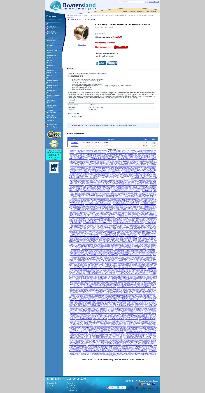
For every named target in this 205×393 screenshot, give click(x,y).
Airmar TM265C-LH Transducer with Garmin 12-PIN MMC (106, 194)
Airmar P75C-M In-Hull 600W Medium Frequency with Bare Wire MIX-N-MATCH (97, 298)
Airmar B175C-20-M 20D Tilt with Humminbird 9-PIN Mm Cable (121, 188)
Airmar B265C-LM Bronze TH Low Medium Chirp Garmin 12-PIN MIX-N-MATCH (94, 260)
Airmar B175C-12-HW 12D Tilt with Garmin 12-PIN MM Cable (105, 172)
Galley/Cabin (50, 70)
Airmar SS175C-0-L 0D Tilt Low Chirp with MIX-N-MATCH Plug (100, 234)
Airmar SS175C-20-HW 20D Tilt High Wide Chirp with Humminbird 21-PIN (115, 341)
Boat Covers (50, 48)
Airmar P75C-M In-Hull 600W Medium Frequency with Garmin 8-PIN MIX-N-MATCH (96, 300)
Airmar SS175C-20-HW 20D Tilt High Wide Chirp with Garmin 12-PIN (91, 340)
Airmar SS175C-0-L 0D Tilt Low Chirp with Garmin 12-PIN (133, 311)
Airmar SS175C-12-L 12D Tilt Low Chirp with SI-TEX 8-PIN (94, 330)
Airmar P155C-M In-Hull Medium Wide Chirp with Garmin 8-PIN (126, 294)
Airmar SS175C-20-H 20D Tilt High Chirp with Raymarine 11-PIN (113, 339)
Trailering (50, 107)
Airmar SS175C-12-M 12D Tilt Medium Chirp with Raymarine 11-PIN (138, 334)
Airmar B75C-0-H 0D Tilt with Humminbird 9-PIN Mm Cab (107, 225)
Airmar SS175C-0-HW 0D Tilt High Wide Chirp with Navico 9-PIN (139, 309)
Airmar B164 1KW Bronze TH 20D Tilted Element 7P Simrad (122, 153)
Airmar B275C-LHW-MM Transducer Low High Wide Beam (126, 191)
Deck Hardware (51, 58)
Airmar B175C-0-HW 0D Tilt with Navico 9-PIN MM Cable (87, 162)
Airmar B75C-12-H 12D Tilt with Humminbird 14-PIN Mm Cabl (99, 213)
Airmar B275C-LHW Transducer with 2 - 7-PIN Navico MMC (95, 191)
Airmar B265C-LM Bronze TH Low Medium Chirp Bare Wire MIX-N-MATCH (100, 259)
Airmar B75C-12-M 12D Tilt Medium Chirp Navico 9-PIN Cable (92, 276)
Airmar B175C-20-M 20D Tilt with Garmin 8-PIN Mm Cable (116, 187)
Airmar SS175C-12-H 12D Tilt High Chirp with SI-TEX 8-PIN (118, 322)
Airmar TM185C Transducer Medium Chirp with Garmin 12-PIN (110, 252)
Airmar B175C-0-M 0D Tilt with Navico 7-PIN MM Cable (132, 166)
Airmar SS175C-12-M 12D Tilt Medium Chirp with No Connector (104, 334)
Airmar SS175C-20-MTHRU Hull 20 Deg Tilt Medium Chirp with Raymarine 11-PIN (108, 349)
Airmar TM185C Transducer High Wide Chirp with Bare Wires (94, 246)
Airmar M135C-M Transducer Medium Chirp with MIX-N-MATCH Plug (123, 230)
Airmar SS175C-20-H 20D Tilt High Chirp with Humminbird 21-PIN (128, 336)
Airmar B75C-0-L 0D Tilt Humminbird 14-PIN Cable (117, 263)
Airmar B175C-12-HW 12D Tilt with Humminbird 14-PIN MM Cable (138, 172)
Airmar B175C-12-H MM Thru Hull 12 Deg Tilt (99, 170)
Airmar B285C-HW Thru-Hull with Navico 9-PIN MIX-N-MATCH (89, 208)
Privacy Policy (72, 388)
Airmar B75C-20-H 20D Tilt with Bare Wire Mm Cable (101, 215)
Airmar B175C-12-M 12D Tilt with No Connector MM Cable (124, 174)
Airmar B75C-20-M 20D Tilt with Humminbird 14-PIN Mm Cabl (130, 205)
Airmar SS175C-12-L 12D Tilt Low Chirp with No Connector (116, 329)
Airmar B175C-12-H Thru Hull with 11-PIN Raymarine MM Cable (139, 167)
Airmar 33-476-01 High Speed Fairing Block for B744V (126, 354)
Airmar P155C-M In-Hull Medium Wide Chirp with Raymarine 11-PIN (114, 297)
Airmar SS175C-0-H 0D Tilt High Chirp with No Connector (129, 305)
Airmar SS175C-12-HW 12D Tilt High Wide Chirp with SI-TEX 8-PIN (129, 327)
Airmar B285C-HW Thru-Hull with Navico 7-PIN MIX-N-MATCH (121, 208)
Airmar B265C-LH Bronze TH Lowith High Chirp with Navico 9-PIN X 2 (134, 226)
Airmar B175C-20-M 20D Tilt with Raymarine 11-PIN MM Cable (108, 186)
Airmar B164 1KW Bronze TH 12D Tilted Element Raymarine (91, 153)
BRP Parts (50, 53)
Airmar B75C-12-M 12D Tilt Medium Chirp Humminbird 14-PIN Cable (112, 275)
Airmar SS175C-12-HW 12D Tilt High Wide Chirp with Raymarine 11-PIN (93, 327)
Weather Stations (51, 117)
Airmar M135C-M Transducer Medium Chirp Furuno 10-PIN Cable (96, 284)
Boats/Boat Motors (52, 50)
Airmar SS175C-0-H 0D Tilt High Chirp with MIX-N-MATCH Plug (116, 233)
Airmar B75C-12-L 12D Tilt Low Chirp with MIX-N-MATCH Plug (108, 228)
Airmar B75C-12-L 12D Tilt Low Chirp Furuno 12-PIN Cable (110, 270)
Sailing (49, 102)
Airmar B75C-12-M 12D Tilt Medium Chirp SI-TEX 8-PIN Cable (105, 277)
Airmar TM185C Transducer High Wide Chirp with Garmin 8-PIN (97, 249)
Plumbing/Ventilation (53, 95)
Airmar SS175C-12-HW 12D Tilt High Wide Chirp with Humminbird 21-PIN (88, 324)
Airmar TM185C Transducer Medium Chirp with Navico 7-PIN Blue (135, 255)
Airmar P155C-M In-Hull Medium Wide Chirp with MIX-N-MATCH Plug (97, 296)
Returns (70, 383)
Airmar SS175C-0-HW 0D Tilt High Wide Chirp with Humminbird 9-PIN (103, 309)
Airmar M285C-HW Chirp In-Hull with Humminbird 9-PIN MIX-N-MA (110, 220)
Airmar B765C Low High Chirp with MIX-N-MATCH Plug (98, 192)
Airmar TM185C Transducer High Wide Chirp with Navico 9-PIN (130, 249)
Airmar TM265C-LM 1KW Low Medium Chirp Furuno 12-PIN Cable (130, 351)
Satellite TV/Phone (52, 105)
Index (49, 388)
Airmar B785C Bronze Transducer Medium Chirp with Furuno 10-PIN (92, 278)
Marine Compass (51, 82)
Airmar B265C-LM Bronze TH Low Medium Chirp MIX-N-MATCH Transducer (123, 227)
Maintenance (50, 77)
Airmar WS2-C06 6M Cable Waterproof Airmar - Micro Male (101, 199)
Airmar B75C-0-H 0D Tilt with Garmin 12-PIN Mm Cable (98, 211)
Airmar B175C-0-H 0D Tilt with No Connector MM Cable (97, 156)
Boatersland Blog (52, 124)
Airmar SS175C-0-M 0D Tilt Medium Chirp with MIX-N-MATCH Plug (134, 234)
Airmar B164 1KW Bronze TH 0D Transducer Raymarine (116, 151)
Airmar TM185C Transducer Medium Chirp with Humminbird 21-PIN (92, 253)
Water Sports (50, 115)
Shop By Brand (51, 33)
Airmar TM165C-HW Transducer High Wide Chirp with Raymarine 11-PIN (134, 243)
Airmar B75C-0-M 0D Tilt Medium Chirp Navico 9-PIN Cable (98, 268)
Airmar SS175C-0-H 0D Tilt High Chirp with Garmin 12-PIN (89, 303)
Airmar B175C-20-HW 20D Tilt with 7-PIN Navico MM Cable (100, 185)
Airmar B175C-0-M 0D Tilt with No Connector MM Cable (125, 163)
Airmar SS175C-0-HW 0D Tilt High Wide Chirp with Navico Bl (85, 310)
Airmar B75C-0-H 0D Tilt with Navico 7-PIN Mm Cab (126, 212)
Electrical (49, 60)
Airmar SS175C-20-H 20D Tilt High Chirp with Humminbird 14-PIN (94, 336)
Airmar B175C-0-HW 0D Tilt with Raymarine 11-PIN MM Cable (136, 160)
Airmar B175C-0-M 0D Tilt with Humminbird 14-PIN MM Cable (130, 164)
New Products (51, 31)
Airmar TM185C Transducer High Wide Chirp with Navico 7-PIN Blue (112, 250)
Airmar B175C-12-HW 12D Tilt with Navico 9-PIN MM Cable (116, 173)
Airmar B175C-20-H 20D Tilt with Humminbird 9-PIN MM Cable (105, 181)
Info (148, 11)
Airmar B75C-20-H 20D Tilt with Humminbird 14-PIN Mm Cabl (128, 223)
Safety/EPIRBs (51, 100)
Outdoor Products (52, 90)
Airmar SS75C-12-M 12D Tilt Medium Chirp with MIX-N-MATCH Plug (116, 241)
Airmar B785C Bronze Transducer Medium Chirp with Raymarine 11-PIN (120, 282)
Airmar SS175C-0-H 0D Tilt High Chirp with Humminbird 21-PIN (96, 304)
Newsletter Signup (52, 127)
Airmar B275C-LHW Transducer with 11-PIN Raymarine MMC (90, 189)
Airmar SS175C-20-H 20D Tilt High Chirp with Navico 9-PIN (107, 337)
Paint (48, 92)
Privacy (153, 11)
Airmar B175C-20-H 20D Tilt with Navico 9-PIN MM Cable (130, 180)
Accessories (50, 38)
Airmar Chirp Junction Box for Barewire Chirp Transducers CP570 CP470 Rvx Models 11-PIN (110, 283)
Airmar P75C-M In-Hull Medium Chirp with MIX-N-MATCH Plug (107, 231)
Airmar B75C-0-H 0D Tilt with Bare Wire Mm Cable (126, 209)
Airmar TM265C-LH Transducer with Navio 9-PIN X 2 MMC (136, 194)
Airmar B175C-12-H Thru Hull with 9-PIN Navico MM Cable (95, 169)
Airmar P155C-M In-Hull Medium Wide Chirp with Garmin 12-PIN (93, 294)
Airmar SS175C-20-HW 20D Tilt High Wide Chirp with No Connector (120, 343)
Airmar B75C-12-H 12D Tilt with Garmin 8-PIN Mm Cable (130, 213)
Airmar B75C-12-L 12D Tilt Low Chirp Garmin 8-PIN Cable (83, 271)
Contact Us (140, 11)
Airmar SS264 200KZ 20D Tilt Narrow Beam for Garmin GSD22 (113, 150)
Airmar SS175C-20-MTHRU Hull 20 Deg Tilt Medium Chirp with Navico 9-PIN (122, 238)
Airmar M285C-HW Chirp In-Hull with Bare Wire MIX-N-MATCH (132, 217)
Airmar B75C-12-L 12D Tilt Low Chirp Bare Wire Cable (138, 269)
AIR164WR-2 (74, 143)
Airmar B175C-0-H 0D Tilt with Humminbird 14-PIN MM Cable (101, 157)
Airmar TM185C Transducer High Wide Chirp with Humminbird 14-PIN (112, 247)
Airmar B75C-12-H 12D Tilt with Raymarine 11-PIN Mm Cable (124, 202)
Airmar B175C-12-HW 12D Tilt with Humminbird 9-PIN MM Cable (92, 174)
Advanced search (154, 1)
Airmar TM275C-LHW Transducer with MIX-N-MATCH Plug (124, 198)
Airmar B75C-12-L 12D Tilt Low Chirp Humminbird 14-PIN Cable (115, 271)
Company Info (72, 390)
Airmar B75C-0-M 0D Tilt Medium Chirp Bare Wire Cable (135, 264)
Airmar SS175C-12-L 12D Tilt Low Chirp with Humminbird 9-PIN (140, 328)
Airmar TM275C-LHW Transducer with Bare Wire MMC (141, 195)
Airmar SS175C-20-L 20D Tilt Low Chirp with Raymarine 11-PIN (91, 347)
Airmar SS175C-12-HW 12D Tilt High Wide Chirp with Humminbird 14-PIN (137, 323)
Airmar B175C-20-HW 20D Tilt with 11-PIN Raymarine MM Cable (114, 182)
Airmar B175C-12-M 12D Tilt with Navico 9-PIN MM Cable (107, 176)
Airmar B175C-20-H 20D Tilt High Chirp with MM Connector (137, 181)
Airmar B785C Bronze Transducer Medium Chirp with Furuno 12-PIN (128, 278)
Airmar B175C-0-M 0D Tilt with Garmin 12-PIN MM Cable (99, 164)
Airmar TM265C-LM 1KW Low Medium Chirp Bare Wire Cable (98, 351)
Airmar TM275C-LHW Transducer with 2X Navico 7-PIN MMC (93, 198)
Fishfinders (50, 65)
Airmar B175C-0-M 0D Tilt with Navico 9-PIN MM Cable (103, 166)
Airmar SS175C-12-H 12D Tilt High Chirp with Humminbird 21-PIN (102, 320)
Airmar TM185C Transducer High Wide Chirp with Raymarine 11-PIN (128, 246)
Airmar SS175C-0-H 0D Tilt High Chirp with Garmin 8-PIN (119, 303)
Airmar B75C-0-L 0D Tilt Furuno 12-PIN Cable (92, 263)
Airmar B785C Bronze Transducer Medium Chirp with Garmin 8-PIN (111, 279)
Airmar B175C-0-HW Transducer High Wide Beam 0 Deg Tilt (94, 163)
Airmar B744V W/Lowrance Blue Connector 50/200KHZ (99, 155)
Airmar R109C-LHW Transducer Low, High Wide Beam (83, 150)
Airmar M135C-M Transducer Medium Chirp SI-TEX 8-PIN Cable (118, 288)
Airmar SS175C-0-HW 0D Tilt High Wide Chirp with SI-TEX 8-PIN (101, 311)
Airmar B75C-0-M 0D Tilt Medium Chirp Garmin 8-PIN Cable (85, 266)
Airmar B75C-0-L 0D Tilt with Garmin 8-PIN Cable (81, 264)
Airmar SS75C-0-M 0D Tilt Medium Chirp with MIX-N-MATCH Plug (135, 240)
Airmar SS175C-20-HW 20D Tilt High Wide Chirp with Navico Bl (86, 343)
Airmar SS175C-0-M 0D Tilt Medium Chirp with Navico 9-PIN (106, 316)
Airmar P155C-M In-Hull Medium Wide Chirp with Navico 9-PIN (131, 296)
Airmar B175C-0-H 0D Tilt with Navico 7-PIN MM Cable (102, 159)
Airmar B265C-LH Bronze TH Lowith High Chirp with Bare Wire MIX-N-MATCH (108, 258)
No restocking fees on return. (104, 56)
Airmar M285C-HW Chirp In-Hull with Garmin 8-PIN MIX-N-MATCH (95, 219)
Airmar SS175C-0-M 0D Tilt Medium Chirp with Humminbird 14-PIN (90, 315)
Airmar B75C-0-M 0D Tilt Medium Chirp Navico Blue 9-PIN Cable (130, 268)
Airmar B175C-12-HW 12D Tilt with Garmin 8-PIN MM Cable (85, 173)
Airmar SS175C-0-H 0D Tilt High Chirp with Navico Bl (100, 305)
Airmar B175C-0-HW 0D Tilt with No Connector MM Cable (105, 160)
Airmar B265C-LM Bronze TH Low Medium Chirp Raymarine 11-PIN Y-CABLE (124, 262)
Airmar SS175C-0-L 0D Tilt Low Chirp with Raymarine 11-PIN (136, 313)
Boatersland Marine (73, 15)
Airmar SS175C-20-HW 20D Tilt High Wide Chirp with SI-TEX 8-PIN (104, 345)
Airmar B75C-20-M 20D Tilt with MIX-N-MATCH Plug (102, 217)
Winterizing (50, 120)
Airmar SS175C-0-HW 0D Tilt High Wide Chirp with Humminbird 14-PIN (117, 308)
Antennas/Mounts (52, 43)
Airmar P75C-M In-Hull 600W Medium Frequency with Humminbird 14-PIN (136, 300)
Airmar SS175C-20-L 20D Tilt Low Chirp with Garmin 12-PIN (137, 345)
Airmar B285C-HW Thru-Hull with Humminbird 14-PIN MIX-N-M (112, 207)
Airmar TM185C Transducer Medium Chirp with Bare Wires (131, 251)
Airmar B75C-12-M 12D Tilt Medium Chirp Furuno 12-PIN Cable (100, 273)
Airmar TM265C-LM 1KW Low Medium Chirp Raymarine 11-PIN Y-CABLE (104, 353)
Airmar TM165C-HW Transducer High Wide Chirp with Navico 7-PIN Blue (106, 245)
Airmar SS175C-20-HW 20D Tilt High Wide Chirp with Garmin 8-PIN (126, 340)
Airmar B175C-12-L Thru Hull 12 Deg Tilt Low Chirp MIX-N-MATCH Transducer (95, 226)
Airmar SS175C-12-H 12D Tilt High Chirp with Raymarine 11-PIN (86, 322)
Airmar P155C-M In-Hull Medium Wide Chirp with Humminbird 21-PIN (112, 295)
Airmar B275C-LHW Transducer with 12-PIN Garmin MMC (121, 189)
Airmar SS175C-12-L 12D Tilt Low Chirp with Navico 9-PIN (85, 329)
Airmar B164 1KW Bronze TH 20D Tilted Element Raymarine (125, 154)
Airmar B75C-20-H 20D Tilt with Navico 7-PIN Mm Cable (131, 224)
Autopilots (50, 45)
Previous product (74, 19)
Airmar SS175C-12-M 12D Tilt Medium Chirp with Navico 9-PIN (126, 333)
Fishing (49, 68)
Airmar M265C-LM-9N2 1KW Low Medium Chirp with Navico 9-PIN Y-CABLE (127, 290)
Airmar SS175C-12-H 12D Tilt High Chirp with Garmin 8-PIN (123, 319)
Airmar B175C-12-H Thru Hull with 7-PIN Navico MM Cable (125, 169)
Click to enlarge (82, 45)
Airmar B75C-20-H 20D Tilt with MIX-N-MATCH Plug (98, 204)
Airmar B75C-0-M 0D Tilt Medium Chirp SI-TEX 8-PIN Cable (109, 269)
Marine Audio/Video (52, 80)
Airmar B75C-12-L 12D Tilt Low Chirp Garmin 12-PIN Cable (141, 270)
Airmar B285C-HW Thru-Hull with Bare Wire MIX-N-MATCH (106, 200)
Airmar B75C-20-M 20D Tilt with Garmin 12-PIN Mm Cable (99, 205)
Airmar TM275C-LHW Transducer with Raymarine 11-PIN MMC (85, 196)
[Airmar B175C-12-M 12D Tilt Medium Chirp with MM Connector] (82, 43)
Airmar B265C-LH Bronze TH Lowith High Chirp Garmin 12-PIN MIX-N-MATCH (110, 257)
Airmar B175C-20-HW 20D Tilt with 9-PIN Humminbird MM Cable (132, 185)
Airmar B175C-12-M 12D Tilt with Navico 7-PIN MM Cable (137, 176)
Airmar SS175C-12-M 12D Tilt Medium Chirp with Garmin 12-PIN (126, 330)
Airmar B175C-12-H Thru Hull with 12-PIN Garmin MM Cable (86, 168)
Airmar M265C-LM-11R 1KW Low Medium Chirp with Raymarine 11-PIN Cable (132, 289)
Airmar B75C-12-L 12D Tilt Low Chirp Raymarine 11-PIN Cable (92, 272)
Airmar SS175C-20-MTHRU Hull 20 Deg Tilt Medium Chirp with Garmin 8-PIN (92, 354)
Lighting (49, 75)
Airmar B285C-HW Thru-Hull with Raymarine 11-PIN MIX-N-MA (135, 206)
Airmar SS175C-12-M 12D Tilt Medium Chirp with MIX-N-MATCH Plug (103, 237)
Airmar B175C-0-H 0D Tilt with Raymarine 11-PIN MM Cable (127, 156)
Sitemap (50, 385)
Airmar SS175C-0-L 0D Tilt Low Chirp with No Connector (105, 313)
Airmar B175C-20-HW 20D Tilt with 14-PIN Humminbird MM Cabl (92, 183)
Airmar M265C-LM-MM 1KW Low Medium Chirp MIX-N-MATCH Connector (116, 291)
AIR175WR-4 (74, 146)
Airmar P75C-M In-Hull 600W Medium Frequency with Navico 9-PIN (124, 301)
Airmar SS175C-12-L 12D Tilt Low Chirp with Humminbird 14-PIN (107, 328)
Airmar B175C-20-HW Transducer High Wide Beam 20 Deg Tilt (123, 221)
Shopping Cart (52, 383)
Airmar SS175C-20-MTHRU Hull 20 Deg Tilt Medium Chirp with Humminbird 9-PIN (112, 348)
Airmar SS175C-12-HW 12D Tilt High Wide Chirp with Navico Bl (110, 326)
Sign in (125, 11)
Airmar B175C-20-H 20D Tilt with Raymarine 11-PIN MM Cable (90, 179)
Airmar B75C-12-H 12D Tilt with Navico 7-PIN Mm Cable (101, 214)
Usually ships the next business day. (106, 53)
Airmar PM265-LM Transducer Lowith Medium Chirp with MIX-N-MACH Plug (125, 232)
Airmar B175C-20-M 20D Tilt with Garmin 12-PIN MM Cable (140, 186)
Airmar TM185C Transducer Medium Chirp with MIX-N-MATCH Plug (117, 256)
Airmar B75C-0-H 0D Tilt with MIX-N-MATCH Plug (134, 200)
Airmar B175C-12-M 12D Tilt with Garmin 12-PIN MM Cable (100, 175)
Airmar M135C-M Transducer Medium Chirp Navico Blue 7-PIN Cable (134, 287)
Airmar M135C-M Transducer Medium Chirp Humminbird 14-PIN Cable (113, 285)
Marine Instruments (52, 85)
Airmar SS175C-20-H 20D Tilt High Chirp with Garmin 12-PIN (117, 335)
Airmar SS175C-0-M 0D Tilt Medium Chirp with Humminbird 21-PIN (124, 315)
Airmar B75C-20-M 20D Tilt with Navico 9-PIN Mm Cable (104, 206)
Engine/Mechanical (52, 63)
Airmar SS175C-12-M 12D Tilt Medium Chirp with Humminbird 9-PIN (92, 333)
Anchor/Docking (51, 40)
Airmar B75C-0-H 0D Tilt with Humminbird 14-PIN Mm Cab (128, 211)
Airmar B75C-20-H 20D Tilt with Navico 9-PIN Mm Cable (102, 224)
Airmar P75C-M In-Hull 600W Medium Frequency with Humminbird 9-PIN (88, 301)
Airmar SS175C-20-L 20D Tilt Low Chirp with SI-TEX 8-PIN (123, 347)
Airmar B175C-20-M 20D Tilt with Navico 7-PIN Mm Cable (90, 188)
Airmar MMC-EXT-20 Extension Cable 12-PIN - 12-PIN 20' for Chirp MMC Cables (111, 292)
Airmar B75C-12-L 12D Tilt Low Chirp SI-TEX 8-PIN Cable (123, 272)
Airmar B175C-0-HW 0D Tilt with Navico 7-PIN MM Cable (117, 162)
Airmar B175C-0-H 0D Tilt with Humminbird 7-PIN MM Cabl (132, 159)
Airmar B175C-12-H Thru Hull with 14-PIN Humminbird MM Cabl (118, 168)
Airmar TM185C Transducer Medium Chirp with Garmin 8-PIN (125, 253)
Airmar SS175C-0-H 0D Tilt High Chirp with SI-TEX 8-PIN (103, 307)
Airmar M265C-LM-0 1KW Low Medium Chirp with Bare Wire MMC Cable (94, 289)
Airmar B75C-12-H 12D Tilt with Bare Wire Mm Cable (94, 202)
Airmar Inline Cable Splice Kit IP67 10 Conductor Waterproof (128, 192)
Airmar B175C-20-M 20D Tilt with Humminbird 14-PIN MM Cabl (85, 187)
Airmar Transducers (112, 15)
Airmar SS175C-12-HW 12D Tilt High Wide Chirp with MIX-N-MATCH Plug (119, 236)
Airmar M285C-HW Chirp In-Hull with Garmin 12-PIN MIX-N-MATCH (113, 218)
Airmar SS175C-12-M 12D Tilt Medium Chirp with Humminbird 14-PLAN (106, 332)
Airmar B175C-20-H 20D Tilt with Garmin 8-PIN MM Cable (100, 180)
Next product (90, 19)
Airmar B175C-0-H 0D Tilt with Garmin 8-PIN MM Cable (132, 157)
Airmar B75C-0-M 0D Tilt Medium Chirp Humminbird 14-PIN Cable (118, 266)
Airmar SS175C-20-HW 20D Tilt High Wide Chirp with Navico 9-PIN (139, 342)
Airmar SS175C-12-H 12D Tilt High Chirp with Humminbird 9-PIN (136, 320)
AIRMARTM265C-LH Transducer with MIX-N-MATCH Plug (111, 195)
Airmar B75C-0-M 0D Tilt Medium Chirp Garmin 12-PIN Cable (140, 265)
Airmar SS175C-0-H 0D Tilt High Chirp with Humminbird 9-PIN (128, 304)
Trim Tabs (50, 110)
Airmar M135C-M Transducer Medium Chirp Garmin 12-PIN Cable (129, 284)
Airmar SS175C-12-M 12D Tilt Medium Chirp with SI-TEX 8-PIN (85, 335)
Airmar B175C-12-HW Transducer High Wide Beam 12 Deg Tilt (90, 221)
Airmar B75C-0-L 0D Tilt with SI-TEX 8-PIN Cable (107, 264)
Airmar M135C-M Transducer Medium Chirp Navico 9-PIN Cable (100, 287)
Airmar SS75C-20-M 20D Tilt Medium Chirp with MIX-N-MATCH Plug (98, 243)
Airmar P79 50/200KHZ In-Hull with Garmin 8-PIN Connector (101, 193)
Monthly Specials (52, 28)
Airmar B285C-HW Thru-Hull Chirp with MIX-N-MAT (100, 209)
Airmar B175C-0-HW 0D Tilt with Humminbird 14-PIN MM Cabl (113, 161)
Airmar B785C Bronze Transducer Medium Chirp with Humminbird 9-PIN (99, 281)
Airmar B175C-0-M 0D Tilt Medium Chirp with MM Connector (107, 167)
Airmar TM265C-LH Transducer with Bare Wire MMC (131, 193)
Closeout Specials (52, 26)
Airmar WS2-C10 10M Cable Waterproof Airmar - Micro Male (132, 199)
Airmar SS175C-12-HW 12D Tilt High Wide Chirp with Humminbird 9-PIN (126, 324)
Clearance (50, 23)
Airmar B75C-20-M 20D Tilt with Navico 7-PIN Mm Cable (130, 215)
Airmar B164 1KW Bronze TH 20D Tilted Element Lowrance (94, 154)
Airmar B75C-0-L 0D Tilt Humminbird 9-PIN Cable (143, 263)
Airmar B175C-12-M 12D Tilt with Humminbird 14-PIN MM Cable (132, 175)
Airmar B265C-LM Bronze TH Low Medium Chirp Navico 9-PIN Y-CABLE (134, 260)
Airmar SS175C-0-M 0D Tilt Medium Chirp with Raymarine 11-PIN (114, 317)
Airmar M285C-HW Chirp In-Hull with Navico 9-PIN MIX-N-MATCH (129, 219)
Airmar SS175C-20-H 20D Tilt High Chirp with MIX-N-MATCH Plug (138, 237)
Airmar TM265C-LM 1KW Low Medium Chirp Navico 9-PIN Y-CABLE (114, 352)
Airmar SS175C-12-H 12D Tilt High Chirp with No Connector (141, 321)
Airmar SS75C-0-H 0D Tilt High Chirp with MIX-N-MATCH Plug (102, 240)
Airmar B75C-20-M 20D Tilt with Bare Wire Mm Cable (126, 204)
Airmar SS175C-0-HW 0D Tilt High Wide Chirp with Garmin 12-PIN (135, 307)
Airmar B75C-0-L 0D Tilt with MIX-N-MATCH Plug (128, 201)
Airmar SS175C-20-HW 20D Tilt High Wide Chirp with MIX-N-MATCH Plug (103, 342)
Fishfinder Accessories (97, 15)
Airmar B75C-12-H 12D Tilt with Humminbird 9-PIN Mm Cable (131, 214)
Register (132, 11)
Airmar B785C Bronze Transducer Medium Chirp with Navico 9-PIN (134, 281)
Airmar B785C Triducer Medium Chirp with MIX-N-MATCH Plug (88, 230)
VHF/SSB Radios (51, 112)
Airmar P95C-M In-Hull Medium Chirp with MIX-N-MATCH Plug (140, 231)
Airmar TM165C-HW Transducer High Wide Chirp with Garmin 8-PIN (122, 244)
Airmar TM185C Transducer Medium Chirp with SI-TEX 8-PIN (102, 255)
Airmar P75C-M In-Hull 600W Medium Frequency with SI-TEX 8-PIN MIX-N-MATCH (117, 302)
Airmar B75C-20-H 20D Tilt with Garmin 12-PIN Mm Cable (97, 223)
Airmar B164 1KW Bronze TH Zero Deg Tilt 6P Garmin (87, 151)
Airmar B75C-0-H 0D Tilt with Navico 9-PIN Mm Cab (98, 212)
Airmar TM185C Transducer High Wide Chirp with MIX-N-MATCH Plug (98, 251)
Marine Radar (51, 87)
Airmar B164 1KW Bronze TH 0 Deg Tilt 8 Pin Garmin (127, 155)
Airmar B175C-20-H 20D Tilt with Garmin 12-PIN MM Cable (122, 179)
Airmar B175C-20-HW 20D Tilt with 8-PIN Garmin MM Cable (125, 183)
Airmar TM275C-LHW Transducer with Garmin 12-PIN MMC (117, 196)
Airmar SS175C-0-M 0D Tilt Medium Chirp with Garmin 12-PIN (111, 314)
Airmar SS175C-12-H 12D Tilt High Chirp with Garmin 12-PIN (91, 319)
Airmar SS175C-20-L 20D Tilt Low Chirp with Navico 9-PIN (115, 346)
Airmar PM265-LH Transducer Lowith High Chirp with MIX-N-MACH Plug (87, 232)
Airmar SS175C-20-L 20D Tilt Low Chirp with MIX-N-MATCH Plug (86, 238)
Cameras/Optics (51, 55)
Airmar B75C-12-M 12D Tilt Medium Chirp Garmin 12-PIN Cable (133, 273)
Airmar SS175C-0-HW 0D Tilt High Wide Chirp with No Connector (118, 310)
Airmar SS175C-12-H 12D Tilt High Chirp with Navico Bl (110, 321)
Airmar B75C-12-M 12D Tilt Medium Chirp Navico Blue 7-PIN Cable (125, 276)
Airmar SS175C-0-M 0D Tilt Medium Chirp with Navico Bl (136, 316)
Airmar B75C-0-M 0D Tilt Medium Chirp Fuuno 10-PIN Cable (109, 265)
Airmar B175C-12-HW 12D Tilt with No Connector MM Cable (127, 170)
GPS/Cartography (52, 72)
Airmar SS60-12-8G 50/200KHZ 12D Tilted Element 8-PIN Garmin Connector (118, 239)
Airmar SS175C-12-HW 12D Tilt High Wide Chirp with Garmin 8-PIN (100, 323)
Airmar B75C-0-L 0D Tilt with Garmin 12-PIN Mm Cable (101, 201)
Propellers (50, 97)
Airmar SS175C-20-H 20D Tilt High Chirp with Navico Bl (137, 337)
